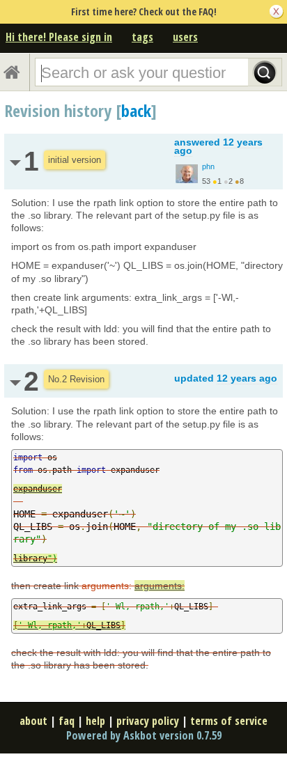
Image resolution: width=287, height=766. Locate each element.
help (95, 720)
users (185, 37)
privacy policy (147, 720)
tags (142, 37)
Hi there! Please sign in (59, 37)
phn (208, 166)
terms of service (228, 720)
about (33, 720)
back (136, 110)
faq (67, 720)
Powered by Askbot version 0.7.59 (144, 735)
